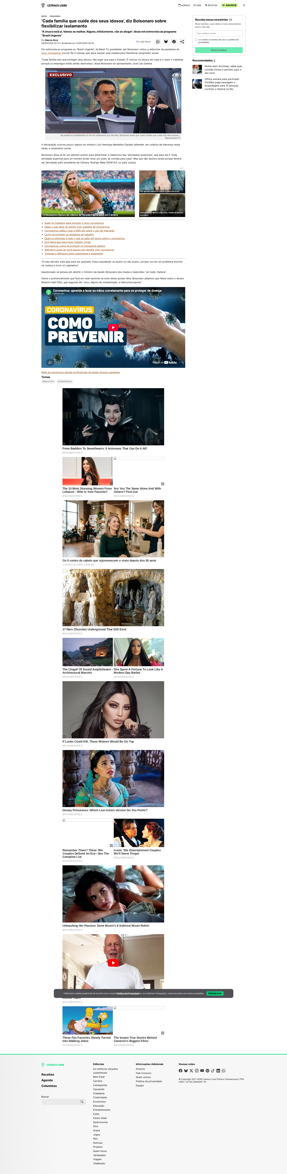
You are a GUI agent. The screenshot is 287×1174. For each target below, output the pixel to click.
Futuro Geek (100, 1118)
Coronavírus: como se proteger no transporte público (74, 245)
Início (44, 16)
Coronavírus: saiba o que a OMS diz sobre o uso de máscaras (79, 230)
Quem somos (143, 1077)
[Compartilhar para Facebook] (174, 42)
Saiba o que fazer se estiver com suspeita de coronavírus (77, 226)
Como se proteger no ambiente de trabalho (69, 234)
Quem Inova (100, 1151)
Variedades (99, 1155)
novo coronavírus (51, 53)
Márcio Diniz (51, 40)
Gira (198, 5)
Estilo (96, 1113)
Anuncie (231, 5)
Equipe (140, 1085)
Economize (99, 1101)
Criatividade (100, 1097)
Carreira (97, 1080)
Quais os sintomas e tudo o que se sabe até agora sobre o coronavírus (84, 238)
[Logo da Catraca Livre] (54, 5)
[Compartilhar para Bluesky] (166, 42)
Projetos (98, 1146)
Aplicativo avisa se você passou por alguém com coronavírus (79, 249)
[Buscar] (82, 1102)
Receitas (212, 5)
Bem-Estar (99, 1076)
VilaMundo (99, 1163)
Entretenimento (101, 1109)
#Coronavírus (65, 381)
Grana (96, 1130)
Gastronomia (100, 1122)
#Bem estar (48, 381)
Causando (98, 1089)
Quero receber (219, 50)
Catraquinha (100, 1085)
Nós (95, 1138)
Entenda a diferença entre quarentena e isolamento (73, 253)
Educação (98, 1105)
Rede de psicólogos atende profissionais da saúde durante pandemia (80, 372)
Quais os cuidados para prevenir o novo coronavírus (74, 222)
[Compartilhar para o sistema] (182, 42)
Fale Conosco (143, 1073)
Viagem (97, 1159)
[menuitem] (63, 1076)
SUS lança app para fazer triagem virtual (67, 242)
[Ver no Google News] (143, 42)
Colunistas (49, 1086)
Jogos (96, 1134)
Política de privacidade (149, 1081)
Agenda (185, 5)
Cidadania (55, 16)
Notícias (97, 1142)
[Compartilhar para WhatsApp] (158, 42)
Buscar (45, 1096)
